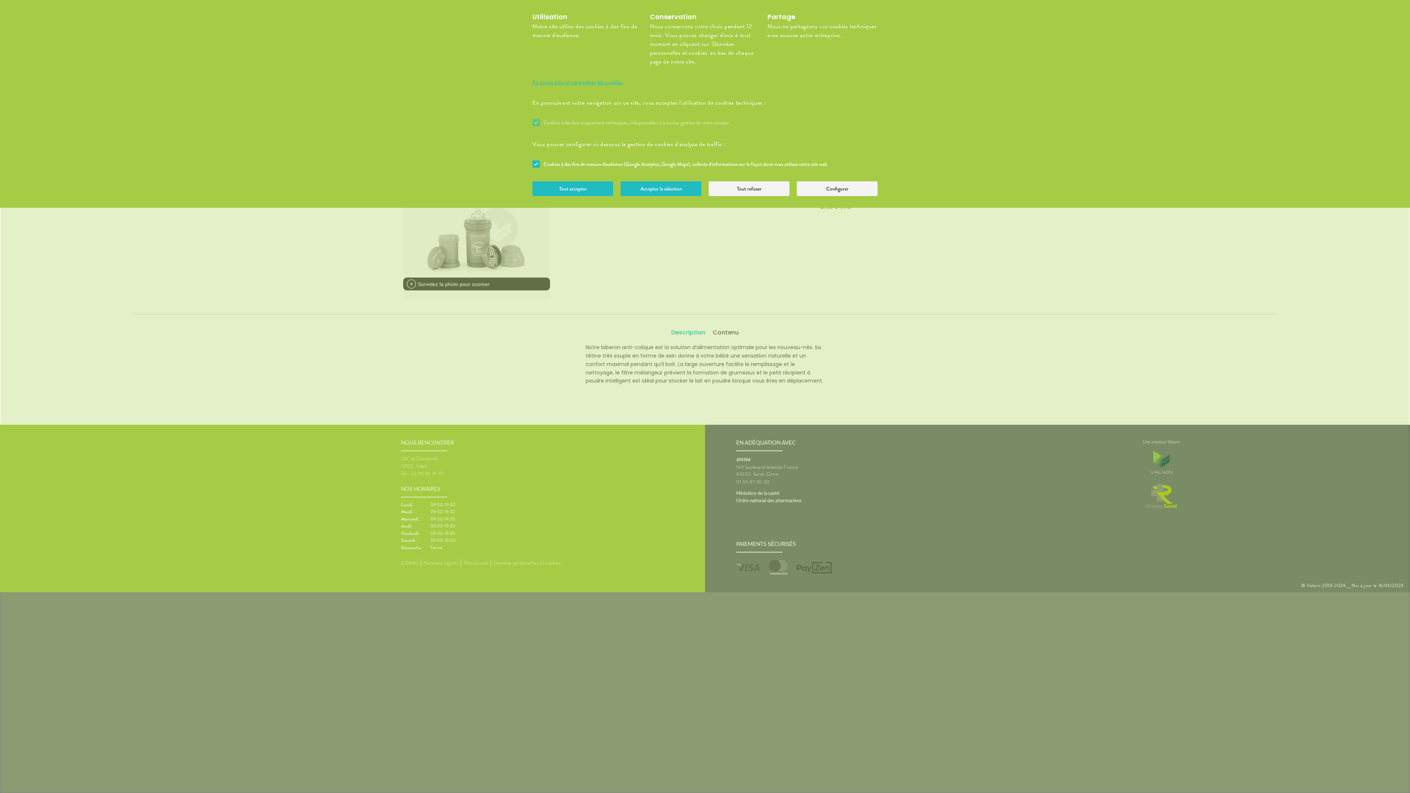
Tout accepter (573, 188)
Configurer (837, 188)
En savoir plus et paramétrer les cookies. (577, 82)
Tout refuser (749, 188)
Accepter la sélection (661, 188)
